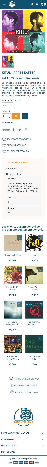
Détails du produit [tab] (18, 162)
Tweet (19, 129)
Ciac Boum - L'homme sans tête (13, 323)
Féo (34, 255)
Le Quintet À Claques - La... (34, 323)
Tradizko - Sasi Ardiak (34, 357)
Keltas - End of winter (12, 288)
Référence (11, 168)
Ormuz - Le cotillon (13, 255)
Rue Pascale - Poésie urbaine (12, 357)
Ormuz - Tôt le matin (34, 288)
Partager (13, 129)
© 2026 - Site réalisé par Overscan (23, 459)
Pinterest (26, 129)
